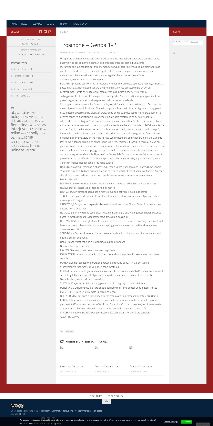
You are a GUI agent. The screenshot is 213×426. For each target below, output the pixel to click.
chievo (15, 121)
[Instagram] (49, 31)
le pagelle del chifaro (37, 10)
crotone (31, 121)
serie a (64, 31)
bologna (17, 116)
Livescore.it (194, 42)
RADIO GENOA (80, 23)
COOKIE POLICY (115, 396)
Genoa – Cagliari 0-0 (22, 89)
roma (28, 137)
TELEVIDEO (37, 23)
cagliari (39, 116)
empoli (40, 121)
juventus (26, 128)
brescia (29, 117)
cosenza (23, 121)
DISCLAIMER (96, 396)
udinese (17, 150)
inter (15, 128)
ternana (26, 146)
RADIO (63, 23)
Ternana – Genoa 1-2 (23, 75)
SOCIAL (50, 23)
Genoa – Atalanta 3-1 (141, 366)
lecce (45, 129)
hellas (41, 125)
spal (14, 145)
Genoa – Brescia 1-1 (22, 69)
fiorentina (19, 124)
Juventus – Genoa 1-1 (71, 366)
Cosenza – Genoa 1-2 (23, 82)
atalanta (18, 112)
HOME (14, 23)
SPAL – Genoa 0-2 (21, 95)
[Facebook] (40, 31)
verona (30, 150)
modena (23, 134)
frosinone (69, 331)
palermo (41, 133)
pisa (22, 138)
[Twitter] (45, 31)
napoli (32, 132)
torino (35, 145)
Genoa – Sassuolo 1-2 (106, 366)
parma (15, 137)
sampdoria (20, 141)
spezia (21, 146)
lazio (38, 128)
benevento (32, 113)
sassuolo (37, 141)
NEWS (24, 23)
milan (15, 132)
